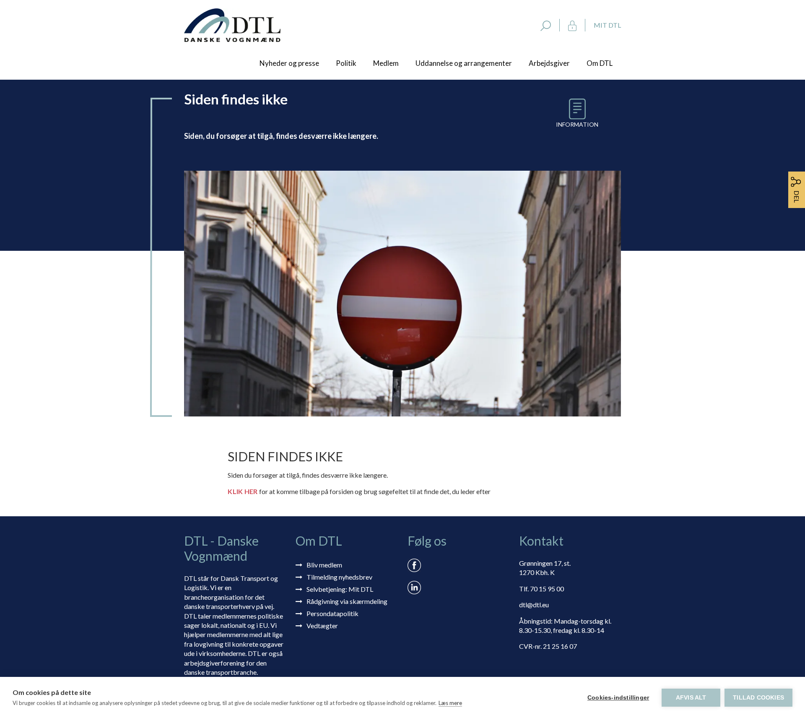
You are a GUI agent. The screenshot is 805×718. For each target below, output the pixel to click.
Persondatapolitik (332, 613)
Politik (346, 63)
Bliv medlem (324, 565)
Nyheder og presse (289, 63)
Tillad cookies (758, 698)
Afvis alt (691, 698)
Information (577, 124)
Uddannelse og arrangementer (463, 63)
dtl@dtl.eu (534, 605)
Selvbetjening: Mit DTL (339, 589)
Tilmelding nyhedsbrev (339, 577)
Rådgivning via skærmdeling (346, 601)
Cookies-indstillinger (618, 698)
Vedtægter (322, 626)
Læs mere (450, 703)
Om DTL (600, 63)
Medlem (386, 63)
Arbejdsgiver (549, 63)
